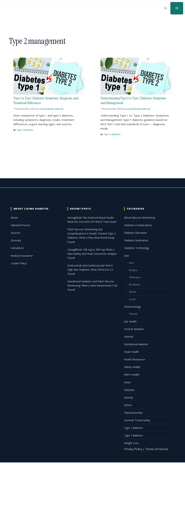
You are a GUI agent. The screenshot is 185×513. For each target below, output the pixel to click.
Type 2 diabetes (25, 130)
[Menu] (176, 8)
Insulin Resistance (134, 359)
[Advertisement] (92, 487)
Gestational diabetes (136, 344)
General (128, 336)
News (127, 382)
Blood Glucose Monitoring (139, 217)
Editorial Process (20, 225)
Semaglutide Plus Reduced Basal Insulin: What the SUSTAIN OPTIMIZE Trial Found (91, 219)
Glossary (16, 240)
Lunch (132, 299)
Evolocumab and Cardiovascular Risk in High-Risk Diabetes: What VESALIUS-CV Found (90, 269)
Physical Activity (133, 412)
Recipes (133, 270)
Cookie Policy (19, 263)
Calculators (17, 248)
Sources (15, 232)
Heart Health (131, 352)
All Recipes (135, 277)
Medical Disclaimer (22, 255)
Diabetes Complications (138, 225)
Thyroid (133, 313)
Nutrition (129, 390)
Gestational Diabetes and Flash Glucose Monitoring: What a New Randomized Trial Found (92, 285)
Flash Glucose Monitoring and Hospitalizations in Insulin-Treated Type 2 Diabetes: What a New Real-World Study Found (91, 235)
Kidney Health (132, 367)
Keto (131, 262)
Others (128, 405)
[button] (165, 8)
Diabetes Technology (136, 248)
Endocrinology (132, 306)
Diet (126, 255)
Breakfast (134, 284)
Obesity (128, 397)
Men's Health (131, 374)
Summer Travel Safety (137, 420)
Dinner (132, 291)
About (14, 217)
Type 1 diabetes (133, 428)
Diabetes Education (135, 232)
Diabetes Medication (136, 240)
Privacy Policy (133, 449)
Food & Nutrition (134, 329)
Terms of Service (156, 449)
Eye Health (130, 321)
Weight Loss (131, 443)
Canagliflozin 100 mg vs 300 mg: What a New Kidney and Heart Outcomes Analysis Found (92, 254)
